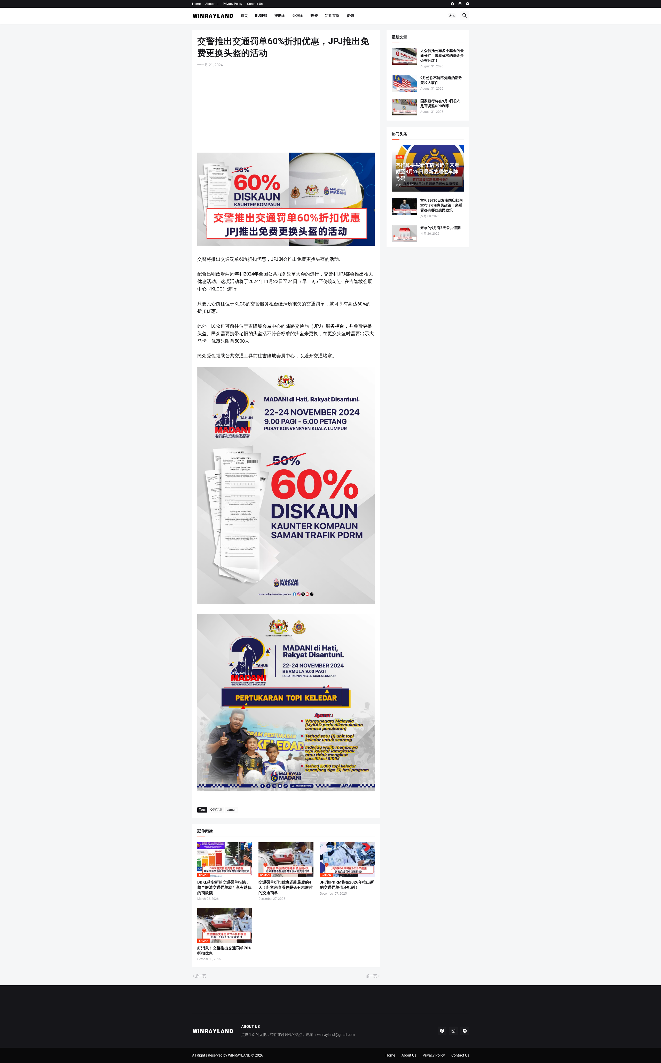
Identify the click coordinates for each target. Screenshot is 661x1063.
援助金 (279, 15)
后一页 (200, 976)
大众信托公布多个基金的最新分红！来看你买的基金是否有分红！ (442, 55)
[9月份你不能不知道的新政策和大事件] (404, 83)
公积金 (298, 15)
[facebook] (452, 4)
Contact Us (255, 4)
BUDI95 (261, 15)
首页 (244, 15)
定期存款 (332, 15)
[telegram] (467, 4)
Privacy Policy (232, 4)
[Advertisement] (286, 110)
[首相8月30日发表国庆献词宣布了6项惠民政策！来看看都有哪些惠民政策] (404, 206)
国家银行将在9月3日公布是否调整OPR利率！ (440, 103)
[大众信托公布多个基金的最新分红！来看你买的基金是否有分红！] (404, 56)
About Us (211, 4)
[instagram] (460, 4)
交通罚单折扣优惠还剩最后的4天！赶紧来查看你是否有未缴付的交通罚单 (285, 887)
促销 (350, 15)
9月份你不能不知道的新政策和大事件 (441, 80)
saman (232, 810)
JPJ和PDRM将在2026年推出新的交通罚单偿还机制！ (347, 885)
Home (196, 4)
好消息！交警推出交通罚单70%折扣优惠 (224, 951)
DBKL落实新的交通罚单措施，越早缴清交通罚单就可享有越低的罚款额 (224, 887)
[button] (452, 15)
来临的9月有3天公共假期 (440, 228)
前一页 (371, 976)
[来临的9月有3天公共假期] (404, 233)
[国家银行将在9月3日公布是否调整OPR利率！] (404, 107)
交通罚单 (216, 810)
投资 (314, 15)
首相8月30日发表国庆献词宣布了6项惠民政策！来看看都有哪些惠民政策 (441, 205)
